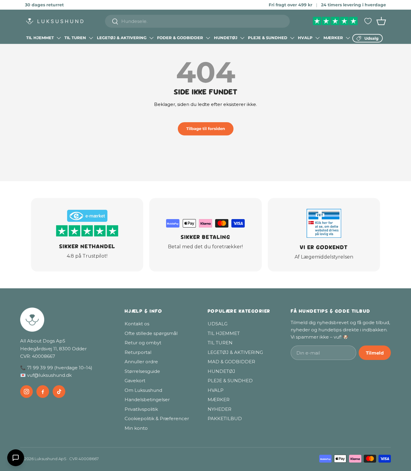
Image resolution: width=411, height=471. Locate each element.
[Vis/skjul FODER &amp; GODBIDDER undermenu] (208, 38)
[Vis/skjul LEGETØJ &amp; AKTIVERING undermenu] (151, 38)
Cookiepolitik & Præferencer (157, 418)
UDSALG (217, 324)
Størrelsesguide (142, 371)
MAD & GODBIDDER (231, 361)
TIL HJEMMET (40, 37)
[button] (381, 21)
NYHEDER (219, 409)
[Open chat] (15, 457)
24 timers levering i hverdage (353, 4)
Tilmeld (375, 353)
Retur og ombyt (143, 343)
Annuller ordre (141, 361)
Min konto (136, 428)
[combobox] (197, 21)
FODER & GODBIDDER (180, 37)
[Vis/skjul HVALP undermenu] (317, 38)
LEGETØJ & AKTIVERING (122, 37)
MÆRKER (333, 37)
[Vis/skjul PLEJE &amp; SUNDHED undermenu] (292, 38)
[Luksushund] (66, 320)
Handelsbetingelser (147, 399)
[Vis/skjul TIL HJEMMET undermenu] (58, 38)
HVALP (305, 37)
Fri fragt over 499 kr (290, 4)
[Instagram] (26, 391)
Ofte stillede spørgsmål (151, 333)
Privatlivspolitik (141, 409)
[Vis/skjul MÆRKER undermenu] (347, 38)
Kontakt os (137, 324)
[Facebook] (42, 391)
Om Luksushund (143, 390)
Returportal (138, 352)
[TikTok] (59, 391)
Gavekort (135, 380)
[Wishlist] (368, 21)
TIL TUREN (75, 37)
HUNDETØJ (225, 37)
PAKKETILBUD (225, 418)
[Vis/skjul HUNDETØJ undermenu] (242, 38)
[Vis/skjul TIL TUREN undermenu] (90, 38)
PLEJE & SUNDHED (267, 37)
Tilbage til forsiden (205, 128)
